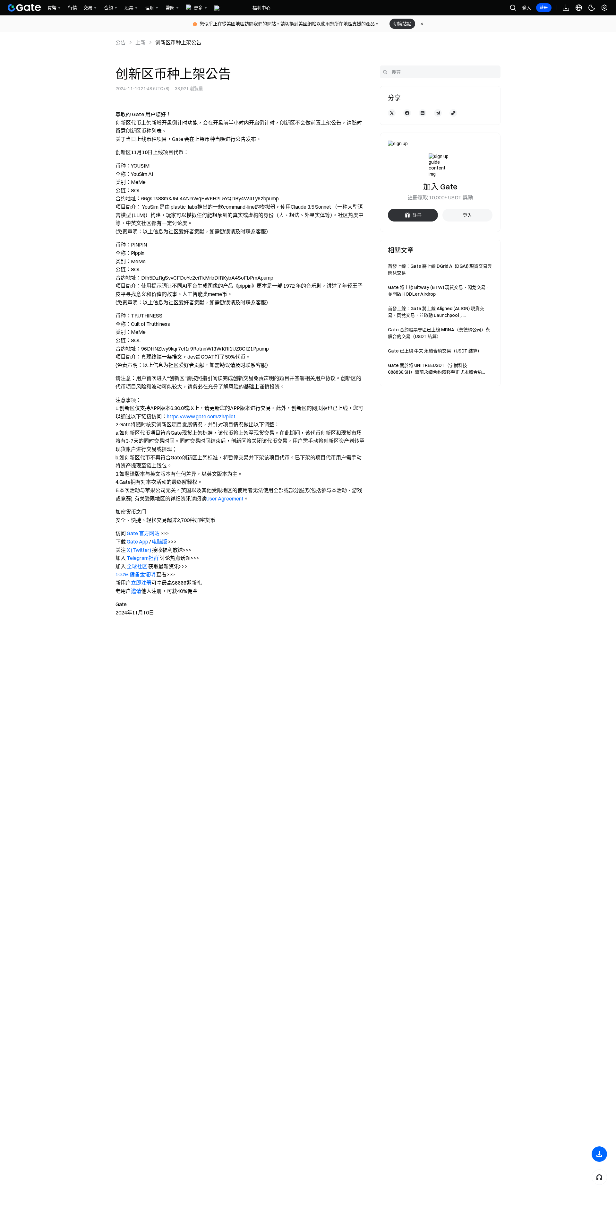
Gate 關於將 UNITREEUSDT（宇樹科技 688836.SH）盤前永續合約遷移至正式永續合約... (436, 368)
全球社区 (137, 566)
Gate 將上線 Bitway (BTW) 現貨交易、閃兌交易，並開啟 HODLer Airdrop (439, 290)
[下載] (599, 1154)
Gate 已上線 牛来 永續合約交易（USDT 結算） (435, 351)
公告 (121, 42)
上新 (140, 42)
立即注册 (141, 582)
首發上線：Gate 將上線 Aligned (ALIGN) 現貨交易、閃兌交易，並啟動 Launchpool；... (436, 312)
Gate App (137, 541)
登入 (526, 7)
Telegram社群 (143, 558)
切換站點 (402, 23)
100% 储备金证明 (135, 574)
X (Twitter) (139, 550)
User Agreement (225, 498)
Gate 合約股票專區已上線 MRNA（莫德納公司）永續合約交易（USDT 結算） (439, 333)
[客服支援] (599, 1177)
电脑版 (159, 541)
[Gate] (24, 8)
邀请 (136, 591)
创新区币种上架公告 (178, 42)
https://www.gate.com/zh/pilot (201, 416)
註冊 (544, 7)
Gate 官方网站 (143, 533)
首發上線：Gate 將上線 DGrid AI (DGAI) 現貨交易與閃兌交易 (440, 269)
